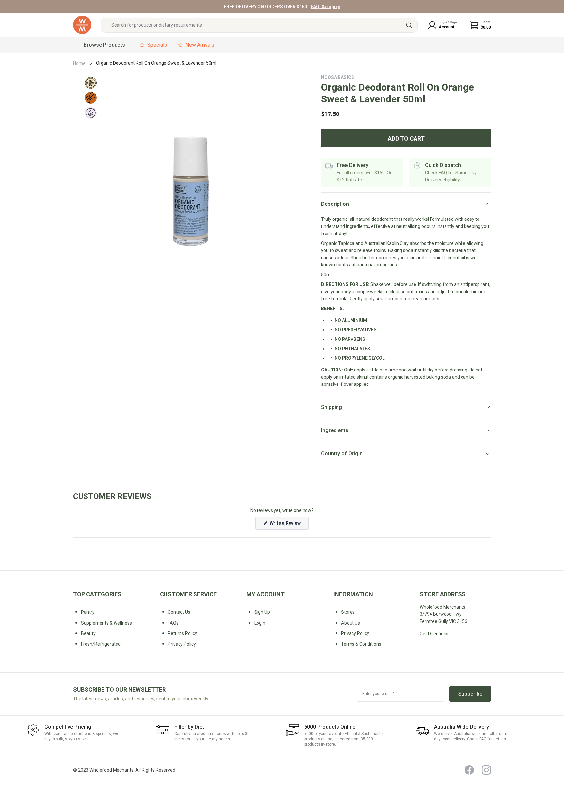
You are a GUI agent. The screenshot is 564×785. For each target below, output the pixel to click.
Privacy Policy (355, 633)
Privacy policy (182, 644)
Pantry (88, 612)
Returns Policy (182, 633)
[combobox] (259, 25)
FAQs (173, 623)
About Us (350, 623)
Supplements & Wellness (106, 623)
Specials (157, 45)
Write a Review (289, 525)
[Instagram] (486, 770)
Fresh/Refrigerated (101, 644)
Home (79, 63)
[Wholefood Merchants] (82, 25)
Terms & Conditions (361, 644)
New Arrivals (199, 45)
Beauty (88, 633)
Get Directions (434, 633)
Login (259, 623)
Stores (348, 612)
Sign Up (262, 612)
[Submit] (409, 25)
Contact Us (179, 612)
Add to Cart (406, 138)
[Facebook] (469, 770)
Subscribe (470, 694)
